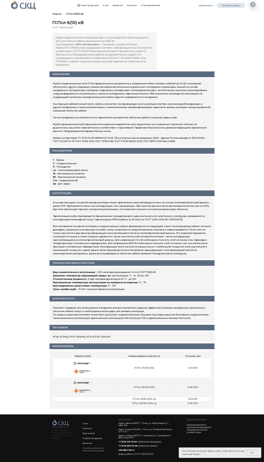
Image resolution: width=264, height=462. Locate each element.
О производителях (150, 5)
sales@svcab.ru (206, 5)
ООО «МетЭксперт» (87, 44)
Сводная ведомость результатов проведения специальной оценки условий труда (199, 428)
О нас (105, 5)
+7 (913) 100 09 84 (127, 441)
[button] (231, 5)
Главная (56, 14)
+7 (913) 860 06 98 (128, 446)
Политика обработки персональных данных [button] (93, 449)
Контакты (132, 5)
